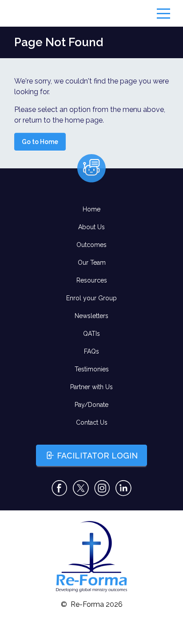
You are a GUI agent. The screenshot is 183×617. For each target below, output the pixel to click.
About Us (91, 227)
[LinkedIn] (123, 488)
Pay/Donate (91, 404)
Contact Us (91, 422)
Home (91, 209)
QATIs (91, 333)
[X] (81, 488)
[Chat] (91, 168)
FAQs (91, 351)
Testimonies (92, 369)
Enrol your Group (91, 298)
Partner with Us (91, 386)
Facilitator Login (97, 455)
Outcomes (91, 244)
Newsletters (91, 315)
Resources (91, 280)
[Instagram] (102, 488)
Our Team (92, 262)
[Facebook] (60, 488)
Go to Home (40, 141)
